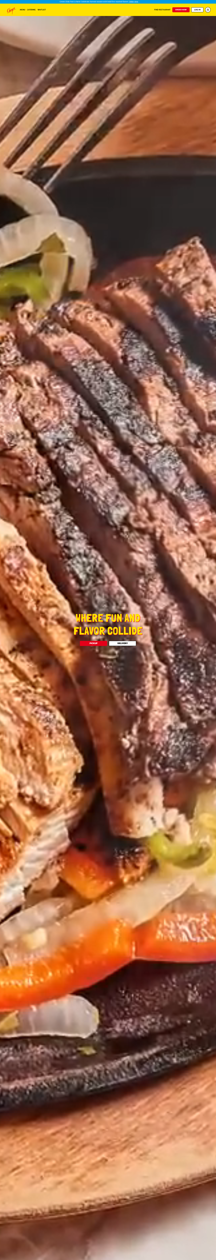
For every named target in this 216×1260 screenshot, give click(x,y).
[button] (208, 9)
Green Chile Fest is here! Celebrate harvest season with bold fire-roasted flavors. (99, 2)
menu (22, 10)
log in (197, 10)
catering (31, 10)
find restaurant (162, 10)
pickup (94, 643)
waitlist (42, 10)
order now (181, 10)
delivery (122, 643)
